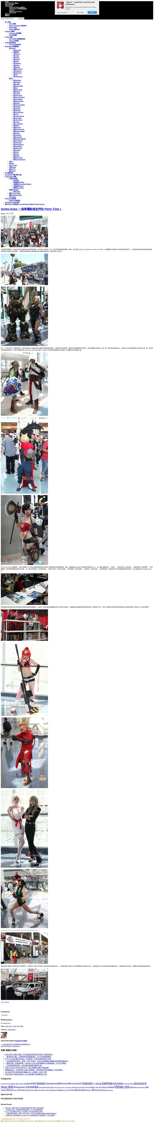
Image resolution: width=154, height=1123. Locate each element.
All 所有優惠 (13, 35)
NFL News (12, 197)
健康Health (133, 1087)
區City (11, 78)
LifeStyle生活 (11, 1029)
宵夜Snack (12, 167)
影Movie (9, 1090)
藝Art (66, 1090)
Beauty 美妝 (13, 27)
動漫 (22, 1026)
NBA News (16, 191)
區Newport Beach (19, 131)
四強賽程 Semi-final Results (22, 184)
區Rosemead (17, 137)
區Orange (16, 133)
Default (40, 1083)
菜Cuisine (12, 48)
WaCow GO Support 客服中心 (17, 7)
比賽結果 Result (18, 186)
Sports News (50, 1087)
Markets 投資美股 (14, 200)
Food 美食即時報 (10, 42)
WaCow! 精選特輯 (108, 1087)
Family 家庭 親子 (14, 29)
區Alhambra (17, 80)
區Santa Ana (17, 142)
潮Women (38, 1090)
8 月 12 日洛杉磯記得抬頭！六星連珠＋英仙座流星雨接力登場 (28, 1059)
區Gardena (16, 108)
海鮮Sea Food (17, 69)
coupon (21, 1083)
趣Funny (96, 1090)
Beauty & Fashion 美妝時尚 (18, 25)
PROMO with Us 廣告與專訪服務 (18, 8)
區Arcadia (16, 84)
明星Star (27, 1090)
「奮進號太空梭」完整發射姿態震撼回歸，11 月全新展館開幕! (28, 1057)
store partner (68, 1087)
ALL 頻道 (8, 22)
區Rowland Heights (19, 139)
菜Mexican (16, 67)
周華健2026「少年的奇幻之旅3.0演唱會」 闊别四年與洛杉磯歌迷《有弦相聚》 (34, 1070)
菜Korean (16, 65)
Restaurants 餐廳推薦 (12, 46)
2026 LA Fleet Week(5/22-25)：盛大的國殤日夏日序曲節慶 (27, 1068)
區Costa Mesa (17, 99)
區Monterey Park (18, 129)
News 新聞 (12, 24)
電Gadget (103, 1090)
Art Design (3, 1083)
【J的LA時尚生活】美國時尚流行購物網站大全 (16, 1044)
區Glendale (17, 110)
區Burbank (16, 91)
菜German (16, 59)
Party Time (16, 1026)
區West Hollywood (19, 159)
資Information (80, 1090)
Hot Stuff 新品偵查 (15, 44)
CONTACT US (9, 6)
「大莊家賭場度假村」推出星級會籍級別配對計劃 (23, 1065)
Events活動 (66, 1083)
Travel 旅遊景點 (90, 1087)
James (3, 213)
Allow (92, 12)
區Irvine (15, 114)
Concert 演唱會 (14, 41)
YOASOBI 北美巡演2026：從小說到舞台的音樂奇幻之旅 (26, 1074)
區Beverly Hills (18, 86)
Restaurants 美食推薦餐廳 (26, 1087)
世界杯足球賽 (13, 178)
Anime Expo (8, 1026)
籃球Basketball (14, 190)
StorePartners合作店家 (12, 202)
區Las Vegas (17, 118)
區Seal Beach (17, 146)
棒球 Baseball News (15, 195)
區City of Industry (19, 97)
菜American (17, 50)
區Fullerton (17, 107)
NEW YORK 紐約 (9, 4)
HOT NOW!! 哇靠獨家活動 (17, 39)
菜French (16, 57)
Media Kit (11, 10)
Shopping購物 (42, 1087)
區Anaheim (17, 82)
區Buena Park (17, 90)
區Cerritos (16, 93)
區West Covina (18, 157)
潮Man (32, 1090)
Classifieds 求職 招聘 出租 (13, 174)
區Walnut (16, 156)
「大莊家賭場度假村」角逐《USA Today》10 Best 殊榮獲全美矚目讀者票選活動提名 (36, 1061)
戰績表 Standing (18, 188)
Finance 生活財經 (10, 198)
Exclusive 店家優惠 (15, 33)
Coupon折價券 (30, 1083)
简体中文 (7, 14)
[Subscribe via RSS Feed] (11, 1121)
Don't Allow (80, 12)
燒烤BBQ (16, 52)
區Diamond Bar (18, 101)
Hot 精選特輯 (9, 173)
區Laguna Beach (18, 116)
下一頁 (6, 1002)
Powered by (60, 12)
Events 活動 (9, 37)
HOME (6, 1)
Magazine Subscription (15, 11)
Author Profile (21, 1041)
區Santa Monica (18, 144)
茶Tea (11, 161)
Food (94, 1083)
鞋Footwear (110, 1090)
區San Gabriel (17, 141)
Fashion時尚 (77, 1084)
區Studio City (17, 148)
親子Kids (71, 1090)
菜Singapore (17, 71)
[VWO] (65, 12)
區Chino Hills (17, 95)
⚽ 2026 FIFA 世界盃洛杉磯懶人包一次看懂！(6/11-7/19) (26, 1072)
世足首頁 (16, 180)
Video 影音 (98, 1087)
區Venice (16, 154)
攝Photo (16, 1090)
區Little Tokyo (17, 120)
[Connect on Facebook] (48, 1121)
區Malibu (16, 125)
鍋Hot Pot (12, 169)
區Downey (16, 103)
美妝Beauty (61, 1090)
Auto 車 (9, 1083)
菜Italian (16, 61)
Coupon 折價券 (10, 31)
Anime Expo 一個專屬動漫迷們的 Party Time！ (31, 209)
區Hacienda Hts (18, 112)
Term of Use (12, 12)
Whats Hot (122, 1086)
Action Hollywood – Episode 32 (10, 1046)
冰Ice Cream (13, 165)
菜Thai (15, 74)
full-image (118, 1083)
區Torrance (16, 150)
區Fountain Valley (19, 105)
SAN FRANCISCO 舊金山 (11, 3)
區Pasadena (17, 135)
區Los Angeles (18, 124)
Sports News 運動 (10, 176)
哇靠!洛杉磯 (7, 1119)
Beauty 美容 (15, 1083)
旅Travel (21, 1090)
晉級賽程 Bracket (18, 182)
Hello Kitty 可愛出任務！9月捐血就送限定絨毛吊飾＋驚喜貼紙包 (29, 1054)
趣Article (89, 1090)
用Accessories (45, 1090)
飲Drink (11, 163)
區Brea (15, 88)
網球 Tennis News (15, 193)
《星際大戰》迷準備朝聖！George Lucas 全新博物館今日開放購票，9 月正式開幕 (35, 1063)
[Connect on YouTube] (66, 1121)
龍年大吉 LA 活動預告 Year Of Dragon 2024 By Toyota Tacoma (24, 204)
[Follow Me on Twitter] (29, 1121)
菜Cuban (16, 56)
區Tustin (16, 152)
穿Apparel (53, 1090)
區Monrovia (17, 127)
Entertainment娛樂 (53, 1083)
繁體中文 (7, 15)
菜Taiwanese (17, 73)
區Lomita (16, 122)
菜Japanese (17, 63)
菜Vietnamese (17, 76)
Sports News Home (59, 1087)
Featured (87, 1083)
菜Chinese (16, 54)
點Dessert (12, 171)
